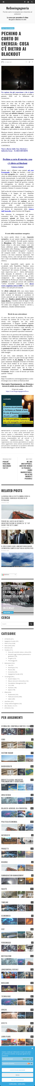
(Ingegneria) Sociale (13, 674)
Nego (17, 1075)
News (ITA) (7, 643)
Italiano (6, 574)
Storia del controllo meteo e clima (18, 652)
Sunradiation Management (16, 683)
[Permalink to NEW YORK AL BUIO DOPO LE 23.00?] (21, 921)
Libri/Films (7, 701)
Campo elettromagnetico (11, 703)
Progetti (10, 658)
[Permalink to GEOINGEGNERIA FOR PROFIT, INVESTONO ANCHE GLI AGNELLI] (29, 921)
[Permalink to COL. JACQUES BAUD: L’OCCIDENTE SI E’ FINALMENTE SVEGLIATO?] (21, 840)
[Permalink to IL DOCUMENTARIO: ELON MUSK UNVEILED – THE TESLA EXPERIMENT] (29, 1042)
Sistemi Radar (12, 679)
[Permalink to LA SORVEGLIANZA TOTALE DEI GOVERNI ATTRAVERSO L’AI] (21, 975)
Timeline (6, 650)
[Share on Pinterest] (32, 62)
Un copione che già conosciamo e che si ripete (17, 92)
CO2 (9, 685)
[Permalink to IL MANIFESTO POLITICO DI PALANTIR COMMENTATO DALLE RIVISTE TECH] (29, 975)
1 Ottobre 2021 (8, 62)
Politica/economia (8, 28)
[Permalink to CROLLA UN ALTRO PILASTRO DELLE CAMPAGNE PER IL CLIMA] (29, 934)
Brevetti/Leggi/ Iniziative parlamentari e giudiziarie (12, 780)
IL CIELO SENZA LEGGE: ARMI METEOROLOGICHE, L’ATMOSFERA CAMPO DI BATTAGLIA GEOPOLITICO (17, 547)
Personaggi (11, 661)
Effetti (6, 692)
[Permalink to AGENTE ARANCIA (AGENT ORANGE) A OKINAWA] (9, 894)
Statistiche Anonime (17, 1070)
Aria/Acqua (11, 667)
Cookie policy (13, 1084)
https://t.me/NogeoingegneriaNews (17, 391)
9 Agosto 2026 (5, 502)
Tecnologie (7, 676)
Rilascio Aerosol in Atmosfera (16, 681)
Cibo (9, 665)
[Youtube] (28, 2)
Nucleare (10, 687)
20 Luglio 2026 (5, 550)
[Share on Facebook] (26, 62)
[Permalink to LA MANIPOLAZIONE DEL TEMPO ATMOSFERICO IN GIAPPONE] (21, 731)
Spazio (10, 690)
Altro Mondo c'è (9, 706)
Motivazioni (7, 663)
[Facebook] (24, 2)
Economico (11, 672)
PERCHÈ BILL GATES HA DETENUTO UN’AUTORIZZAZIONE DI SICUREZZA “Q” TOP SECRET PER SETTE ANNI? (15, 523)
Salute (10, 699)
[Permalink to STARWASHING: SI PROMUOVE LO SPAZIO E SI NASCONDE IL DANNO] (29, 1015)
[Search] (3, 2)
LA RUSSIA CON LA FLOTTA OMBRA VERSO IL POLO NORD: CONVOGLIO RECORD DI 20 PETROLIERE (15, 498)
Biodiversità (11, 694)
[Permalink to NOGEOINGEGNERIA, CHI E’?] (9, 840)
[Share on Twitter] (29, 62)
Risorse (10, 670)
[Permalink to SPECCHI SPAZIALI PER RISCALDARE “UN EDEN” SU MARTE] (21, 1001)
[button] (32, 1048)
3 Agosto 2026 (5, 527)
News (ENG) (8, 645)
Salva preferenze (17, 1080)
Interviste (7, 648)
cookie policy (21, 1084)
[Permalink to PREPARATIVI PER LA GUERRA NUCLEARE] (9, 988)
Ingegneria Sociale (9, 641)
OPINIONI (7, 639)
